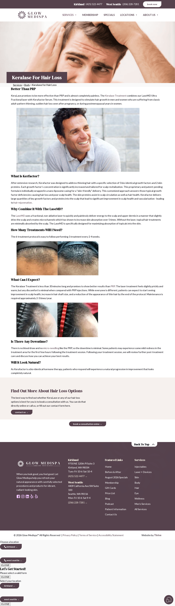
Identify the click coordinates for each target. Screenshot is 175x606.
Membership (90, 14)
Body (27, 84)
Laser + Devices (143, 471)
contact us (20, 412)
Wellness (139, 498)
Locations (127, 14)
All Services (141, 509)
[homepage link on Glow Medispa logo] (39, 463)
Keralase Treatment (115, 95)
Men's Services (143, 503)
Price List (110, 493)
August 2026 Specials (116, 477)
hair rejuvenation (23, 202)
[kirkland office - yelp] (36, 496)
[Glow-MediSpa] (31, 15)
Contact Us (111, 514)
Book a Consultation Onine (86, 424)
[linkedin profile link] (27, 496)
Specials (109, 14)
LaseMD (20, 215)
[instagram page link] (23, 496)
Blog (107, 498)
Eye (137, 493)
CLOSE (5, 565)
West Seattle (12, 560)
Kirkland (10, 546)
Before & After (113, 471)
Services (68, 14)
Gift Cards (110, 487)
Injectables (140, 466)
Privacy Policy (70, 535)
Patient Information (115, 509)
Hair (137, 487)
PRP (113, 286)
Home (108, 466)
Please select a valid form (13, 570)
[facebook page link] (18, 496)
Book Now (152, 4)
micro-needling (51, 348)
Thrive (157, 535)
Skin (137, 477)
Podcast (109, 503)
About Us (149, 14)
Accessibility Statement (111, 535)
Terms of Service (88, 535)
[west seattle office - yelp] (32, 496)
